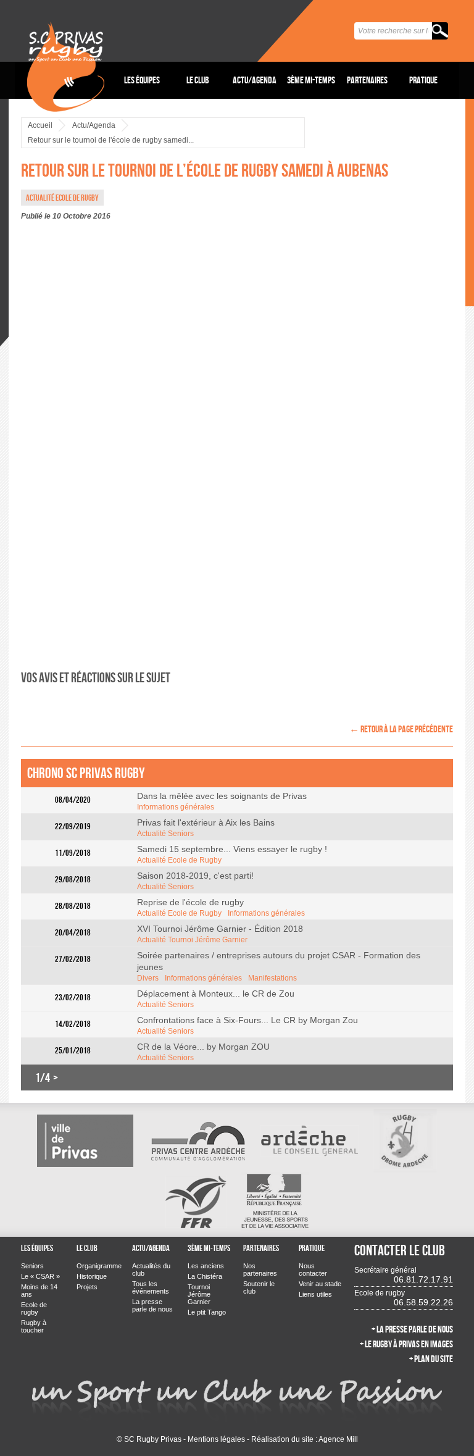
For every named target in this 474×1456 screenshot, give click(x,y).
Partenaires (367, 80)
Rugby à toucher (33, 1326)
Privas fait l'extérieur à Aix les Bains (206, 822)
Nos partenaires (260, 1269)
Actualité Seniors (165, 833)
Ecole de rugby (34, 1308)
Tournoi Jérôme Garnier (199, 1294)
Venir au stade (320, 1283)
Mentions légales (216, 1439)
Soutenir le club (259, 1287)
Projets (87, 1287)
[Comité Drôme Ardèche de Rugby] (405, 1140)
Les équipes (142, 80)
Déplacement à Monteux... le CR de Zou (215, 993)
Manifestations (272, 978)
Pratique (423, 80)
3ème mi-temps (311, 80)
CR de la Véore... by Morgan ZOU (203, 1047)
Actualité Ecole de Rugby (179, 860)
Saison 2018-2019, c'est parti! (195, 876)
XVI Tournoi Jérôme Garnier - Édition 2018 (220, 929)
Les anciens (206, 1266)
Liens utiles (315, 1294)
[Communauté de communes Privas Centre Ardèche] (197, 1140)
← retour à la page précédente (401, 729)
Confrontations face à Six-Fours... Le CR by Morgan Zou (247, 1020)
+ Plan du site (431, 1358)
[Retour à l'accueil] (65, 56)
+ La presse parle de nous (412, 1329)
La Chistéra (205, 1276)
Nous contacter (313, 1269)
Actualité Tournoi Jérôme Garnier (192, 939)
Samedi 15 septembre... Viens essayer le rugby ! (232, 849)
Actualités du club (151, 1269)
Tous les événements (150, 1287)
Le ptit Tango (207, 1312)
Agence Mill (338, 1439)
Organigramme (98, 1266)
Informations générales (175, 807)
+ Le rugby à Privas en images (406, 1344)
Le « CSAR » (40, 1276)
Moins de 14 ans (39, 1290)
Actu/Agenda (254, 80)
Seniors (32, 1266)
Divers (148, 978)
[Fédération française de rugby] (196, 1201)
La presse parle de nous (152, 1305)
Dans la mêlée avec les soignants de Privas (222, 796)
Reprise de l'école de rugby (190, 902)
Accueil (40, 125)
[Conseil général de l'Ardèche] (309, 1140)
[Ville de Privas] (85, 1140)
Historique (92, 1276)
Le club (197, 80)
